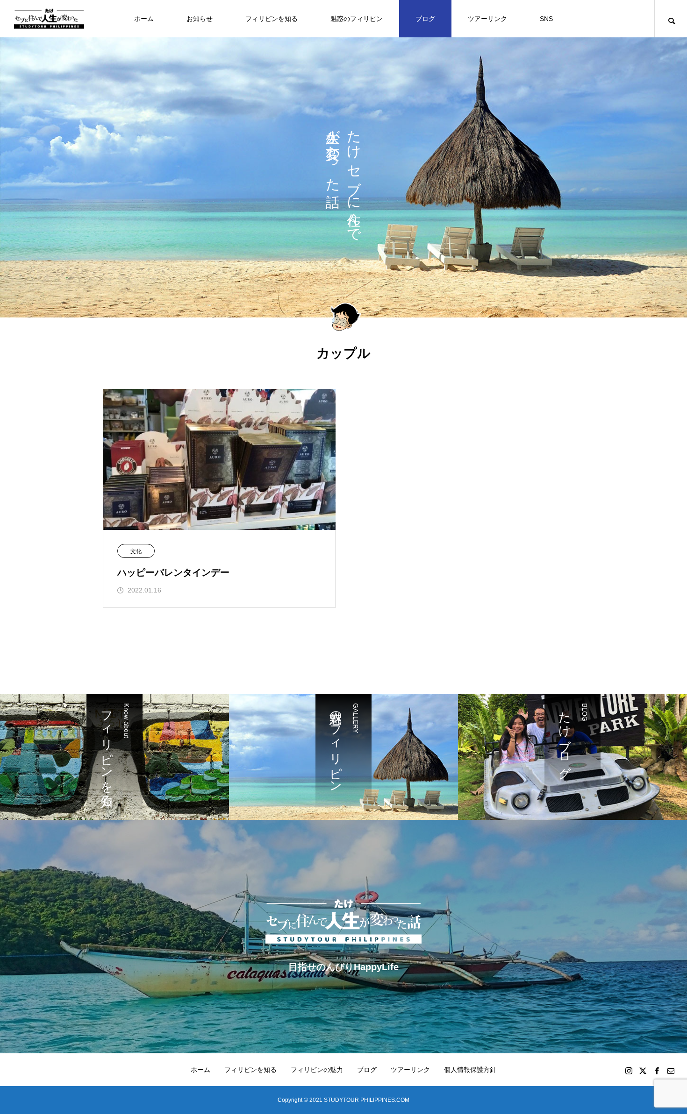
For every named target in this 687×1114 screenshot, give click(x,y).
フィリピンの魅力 (317, 1069)
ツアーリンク (487, 18)
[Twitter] (642, 1070)
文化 (136, 551)
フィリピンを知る (271, 18)
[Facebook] (656, 1070)
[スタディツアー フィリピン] (49, 19)
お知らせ (199, 18)
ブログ (425, 18)
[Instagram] (628, 1070)
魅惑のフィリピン (356, 18)
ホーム (144, 18)
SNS (546, 18)
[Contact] (670, 1070)
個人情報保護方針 (470, 1069)
